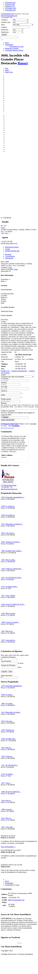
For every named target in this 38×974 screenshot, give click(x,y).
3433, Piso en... (6, 747)
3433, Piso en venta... (8, 560)
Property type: (6, 22)
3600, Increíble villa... (8, 739)
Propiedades (9, 44)
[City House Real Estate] (8, 483)
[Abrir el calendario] (21, 393)
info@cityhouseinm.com (9, 15)
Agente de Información (19, 371)
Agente (7, 249)
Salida (3, 395)
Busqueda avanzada (11, 48)
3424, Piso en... (6, 800)
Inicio (7, 43)
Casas (3, 228)
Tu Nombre (5, 378)
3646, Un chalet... (7, 703)
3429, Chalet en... (7, 756)
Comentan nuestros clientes (14, 50)
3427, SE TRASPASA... (9, 765)
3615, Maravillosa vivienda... (11, 712)
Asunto (3, 375)
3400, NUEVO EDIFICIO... (11, 792)
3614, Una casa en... (8, 533)
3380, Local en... (7, 809)
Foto (6, 68)
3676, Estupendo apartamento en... (12, 497)
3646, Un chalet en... (8, 515)
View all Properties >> (8, 847)
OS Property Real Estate (9, 424)
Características (10, 256)
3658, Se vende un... (8, 506)
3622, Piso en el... (7, 631)
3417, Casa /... (6, 783)
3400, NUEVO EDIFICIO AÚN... (13, 604)
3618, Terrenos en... (8, 730)
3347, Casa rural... (7, 827)
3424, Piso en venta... (8, 613)
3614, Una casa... (7, 721)
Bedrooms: (4, 30)
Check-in (4, 391)
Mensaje (3, 403)
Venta (16, 269)
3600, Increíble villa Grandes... (11, 551)
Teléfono (4, 383)
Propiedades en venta (16, 46)
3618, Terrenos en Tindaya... (10, 542)
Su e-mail (4, 387)
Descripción (9, 258)
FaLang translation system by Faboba (7, 427)
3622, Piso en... (6, 818)
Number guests (6, 399)
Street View (9, 72)
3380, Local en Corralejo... (10, 622)
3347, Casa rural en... (8, 640)
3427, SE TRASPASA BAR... (11, 577)
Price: (3, 25)
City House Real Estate (8, 485)
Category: (4, 20)
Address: (4, 27)
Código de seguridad (8, 411)
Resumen (8, 254)
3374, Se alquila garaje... (9, 586)
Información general (11, 247)
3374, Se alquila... (7, 774)
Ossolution (15, 426)
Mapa (7, 70)
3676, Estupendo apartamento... (11, 686)
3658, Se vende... (7, 695)
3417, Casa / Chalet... (8, 595)
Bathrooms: (5, 32)
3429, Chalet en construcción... (11, 569)
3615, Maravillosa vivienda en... (12, 524)
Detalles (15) (5, 371)
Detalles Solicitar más (12, 251)
